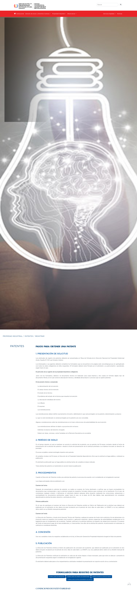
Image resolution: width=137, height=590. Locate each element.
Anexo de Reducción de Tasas (101, 576)
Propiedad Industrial (12, 336)
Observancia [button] (71, 13)
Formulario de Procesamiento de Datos (79, 579)
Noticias (119, 13)
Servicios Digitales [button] (109, 13)
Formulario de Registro (56, 576)
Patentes (29, 336)
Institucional (20, 13)
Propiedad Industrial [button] (58, 13)
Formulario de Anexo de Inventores (78, 576)
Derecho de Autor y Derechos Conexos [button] (37, 13)
